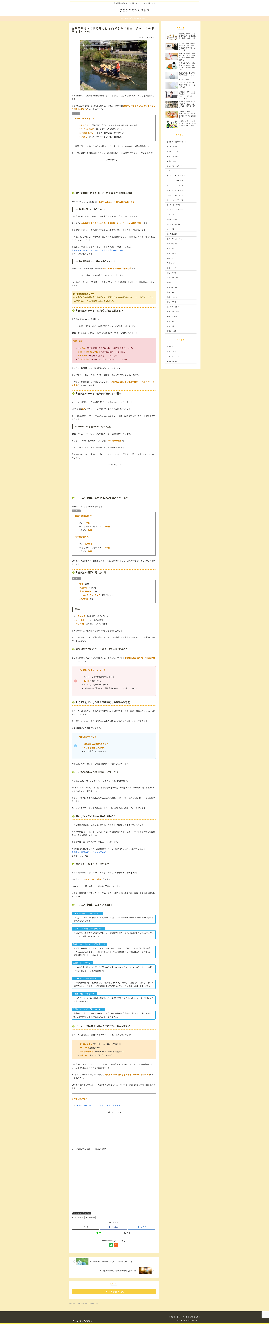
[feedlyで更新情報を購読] (111, 1245)
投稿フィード (171, 351)
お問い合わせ (194, 1317)
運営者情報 (172, 1317)
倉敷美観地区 (91, 1217)
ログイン (170, 346)
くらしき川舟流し (79, 1217)
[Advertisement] (113, 175)
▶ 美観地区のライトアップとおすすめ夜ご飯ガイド (98, 1105)
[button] (127, 1233)
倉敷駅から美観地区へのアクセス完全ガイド (90, 852)
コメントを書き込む (114, 1291)
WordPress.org (172, 361)
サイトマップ (183, 1317)
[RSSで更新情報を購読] (116, 1245)
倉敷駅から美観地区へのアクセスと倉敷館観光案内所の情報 (97, 250)
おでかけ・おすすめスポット (82, 1213)
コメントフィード (173, 356)
